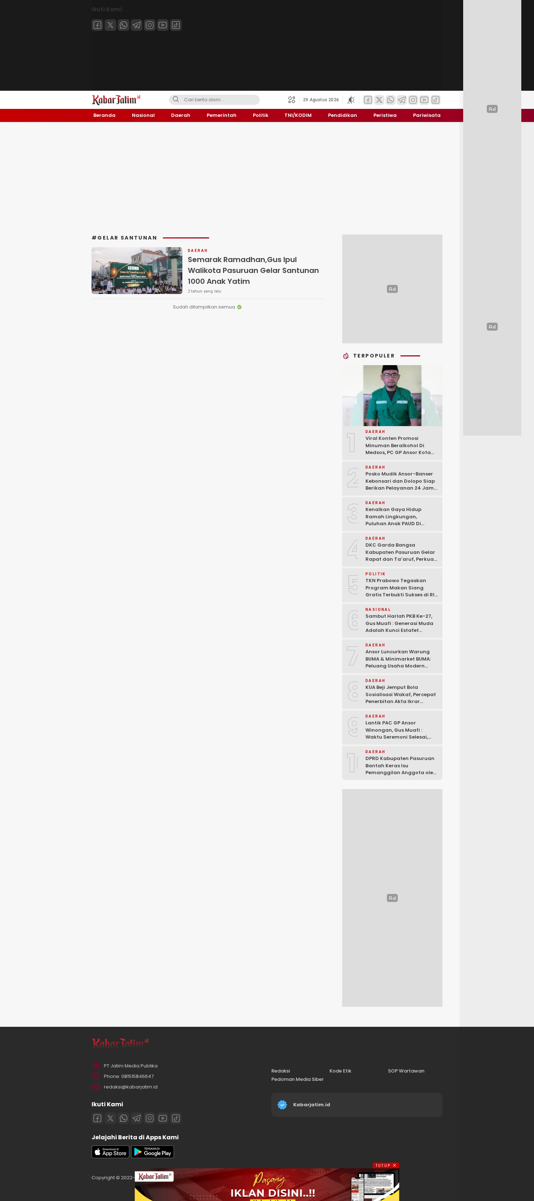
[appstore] (110, 1156)
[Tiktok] (176, 25)
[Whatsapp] (123, 25)
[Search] (175, 100)
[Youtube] (163, 25)
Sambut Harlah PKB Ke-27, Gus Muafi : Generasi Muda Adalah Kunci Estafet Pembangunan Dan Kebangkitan (399, 630)
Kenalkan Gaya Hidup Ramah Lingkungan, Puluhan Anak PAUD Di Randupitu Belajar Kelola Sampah (397, 523)
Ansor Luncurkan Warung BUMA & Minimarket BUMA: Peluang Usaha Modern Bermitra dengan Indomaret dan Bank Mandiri (401, 665)
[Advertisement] (267, 178)
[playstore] (152, 1156)
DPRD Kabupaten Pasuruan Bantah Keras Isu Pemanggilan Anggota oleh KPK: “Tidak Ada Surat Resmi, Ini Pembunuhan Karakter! (400, 776)
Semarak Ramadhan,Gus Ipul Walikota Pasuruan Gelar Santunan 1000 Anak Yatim (253, 270)
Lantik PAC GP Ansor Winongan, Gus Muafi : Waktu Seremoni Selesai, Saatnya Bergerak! (396, 733)
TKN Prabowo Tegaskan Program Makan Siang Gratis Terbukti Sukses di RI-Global (401, 591)
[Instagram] (149, 25)
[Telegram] (136, 25)
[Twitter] (110, 25)
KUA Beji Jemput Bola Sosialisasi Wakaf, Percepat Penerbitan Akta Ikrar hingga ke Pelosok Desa (400, 698)
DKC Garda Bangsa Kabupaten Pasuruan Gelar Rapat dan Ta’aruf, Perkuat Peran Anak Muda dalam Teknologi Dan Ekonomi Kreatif (400, 563)
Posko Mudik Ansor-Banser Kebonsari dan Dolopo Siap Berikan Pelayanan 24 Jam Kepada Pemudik (400, 484)
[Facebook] (97, 25)
